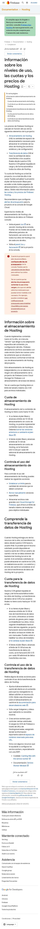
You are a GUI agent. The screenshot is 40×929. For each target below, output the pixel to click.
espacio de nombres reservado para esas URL (21, 737)
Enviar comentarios (14, 54)
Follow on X (6, 847)
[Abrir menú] (3, 2)
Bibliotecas (5, 826)
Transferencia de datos (18, 153)
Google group (7, 870)
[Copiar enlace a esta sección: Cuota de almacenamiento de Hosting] (17, 404)
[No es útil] (24, 49)
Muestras (5, 823)
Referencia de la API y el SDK (12, 819)
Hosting (26, 9)
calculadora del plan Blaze (20, 270)
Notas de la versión (8, 874)
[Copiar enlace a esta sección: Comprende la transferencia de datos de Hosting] (6, 532)
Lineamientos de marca (10, 878)
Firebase (7, 42)
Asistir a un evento (8, 854)
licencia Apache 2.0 (16, 793)
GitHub (4, 830)
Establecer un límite (17, 483)
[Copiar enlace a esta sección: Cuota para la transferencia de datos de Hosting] (21, 586)
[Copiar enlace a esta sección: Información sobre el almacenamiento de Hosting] (24, 330)
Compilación (11, 44)
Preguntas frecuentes (9, 881)
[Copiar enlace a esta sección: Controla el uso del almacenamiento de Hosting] (17, 469)
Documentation (10, 9)
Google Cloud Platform (10, 906)
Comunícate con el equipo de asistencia (16, 863)
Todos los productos (9, 909)
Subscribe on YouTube (9, 850)
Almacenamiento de (20, 136)
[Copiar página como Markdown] (29, 87)
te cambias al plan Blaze (20, 641)
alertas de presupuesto (13, 202)
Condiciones (6, 918)
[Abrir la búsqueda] (22, 2)
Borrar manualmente (17, 493)
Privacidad (16, 918)
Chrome (5, 899)
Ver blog (5, 839)
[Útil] (21, 49)
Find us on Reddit (8, 843)
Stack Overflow (7, 867)
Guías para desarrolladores (11, 816)
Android (5, 895)
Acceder (34, 3)
